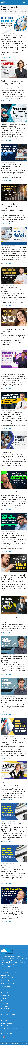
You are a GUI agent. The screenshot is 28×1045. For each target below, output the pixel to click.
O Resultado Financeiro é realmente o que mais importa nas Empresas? (13, 38)
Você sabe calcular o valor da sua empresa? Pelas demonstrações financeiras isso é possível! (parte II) (14, 827)
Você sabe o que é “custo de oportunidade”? (12, 493)
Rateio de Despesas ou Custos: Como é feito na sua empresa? (13, 249)
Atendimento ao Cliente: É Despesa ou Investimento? (12, 453)
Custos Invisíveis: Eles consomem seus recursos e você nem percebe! (12, 535)
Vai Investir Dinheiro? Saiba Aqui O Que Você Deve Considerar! (12, 206)
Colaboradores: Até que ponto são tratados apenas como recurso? (13, 83)
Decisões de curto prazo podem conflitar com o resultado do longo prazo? (11, 619)
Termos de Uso (6, 986)
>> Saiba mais (5, 966)
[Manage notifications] (4, 1036)
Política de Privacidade (8, 984)
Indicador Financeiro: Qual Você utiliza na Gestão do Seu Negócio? (14, 289)
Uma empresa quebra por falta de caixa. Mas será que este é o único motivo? (13, 577)
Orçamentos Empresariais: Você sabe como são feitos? (12, 413)
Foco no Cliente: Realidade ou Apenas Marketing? (13, 126)
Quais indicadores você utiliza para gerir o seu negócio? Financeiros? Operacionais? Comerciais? (13, 741)
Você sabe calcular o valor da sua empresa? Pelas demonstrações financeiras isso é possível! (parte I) (14, 869)
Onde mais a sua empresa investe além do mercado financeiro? (12, 166)
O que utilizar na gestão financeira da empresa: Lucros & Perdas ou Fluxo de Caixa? (14, 784)
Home (2, 12)
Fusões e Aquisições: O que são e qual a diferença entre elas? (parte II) (14, 659)
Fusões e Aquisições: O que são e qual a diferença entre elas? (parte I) (14, 700)
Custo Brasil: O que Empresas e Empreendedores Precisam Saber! (14, 331)
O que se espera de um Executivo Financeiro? (10, 908)
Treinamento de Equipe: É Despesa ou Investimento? (12, 372)
